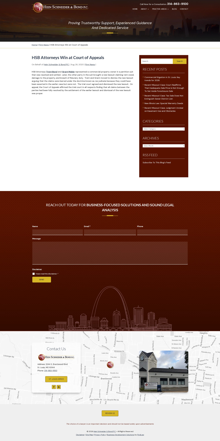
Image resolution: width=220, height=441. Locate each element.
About (144, 9)
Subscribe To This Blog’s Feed (157, 162)
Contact (184, 9)
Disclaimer (37, 269)
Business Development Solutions (120, 435)
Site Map (89, 435)
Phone (140, 226)
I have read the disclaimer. (47, 274)
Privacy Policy (100, 435)
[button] (217, 424)
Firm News (90, 64)
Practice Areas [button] (159, 9)
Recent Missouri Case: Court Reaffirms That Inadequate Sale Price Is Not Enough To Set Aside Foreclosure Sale (164, 88)
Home (135, 9)
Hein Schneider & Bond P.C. (56, 64)
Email (87, 226)
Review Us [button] (110, 413)
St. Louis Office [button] (56, 379)
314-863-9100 (177, 4)
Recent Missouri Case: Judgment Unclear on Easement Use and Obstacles (163, 109)
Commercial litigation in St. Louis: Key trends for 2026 (162, 79)
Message (36, 238)
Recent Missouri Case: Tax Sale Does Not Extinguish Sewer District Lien (163, 97)
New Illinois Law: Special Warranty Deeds (163, 103)
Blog (174, 9)
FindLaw (140, 435)
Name (35, 226)
